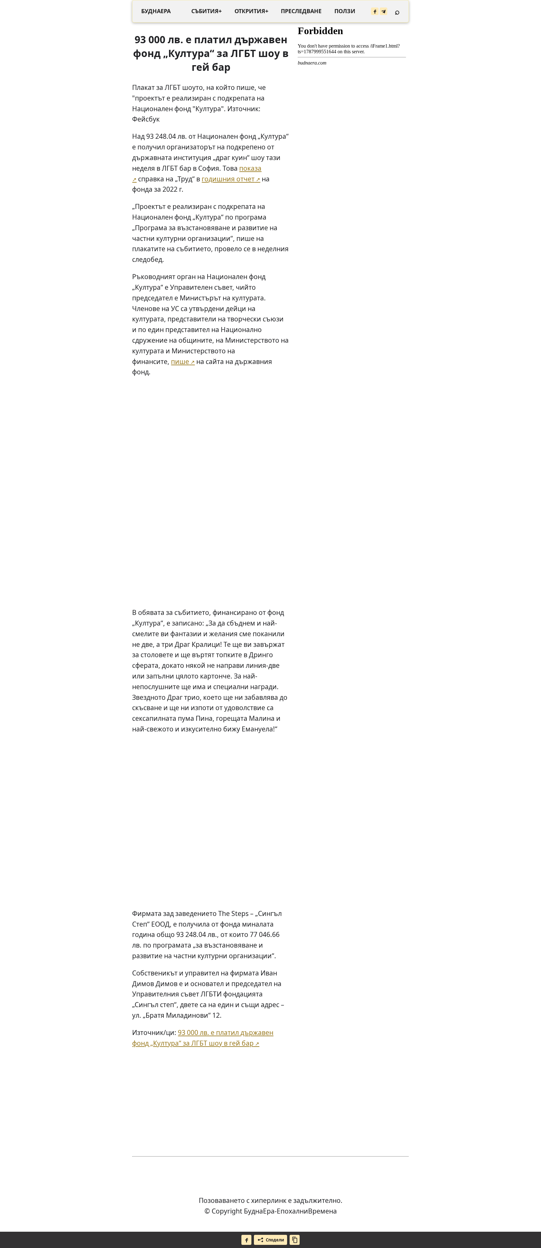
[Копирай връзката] (295, 1240)
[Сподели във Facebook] (246, 1240)
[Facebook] (375, 11)
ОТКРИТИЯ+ (251, 11)
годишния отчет (228, 178)
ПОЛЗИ (344, 11)
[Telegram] (383, 11)
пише (180, 361)
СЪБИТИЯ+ (206, 11)
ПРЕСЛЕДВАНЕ (301, 11)
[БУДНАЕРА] (156, 11)
